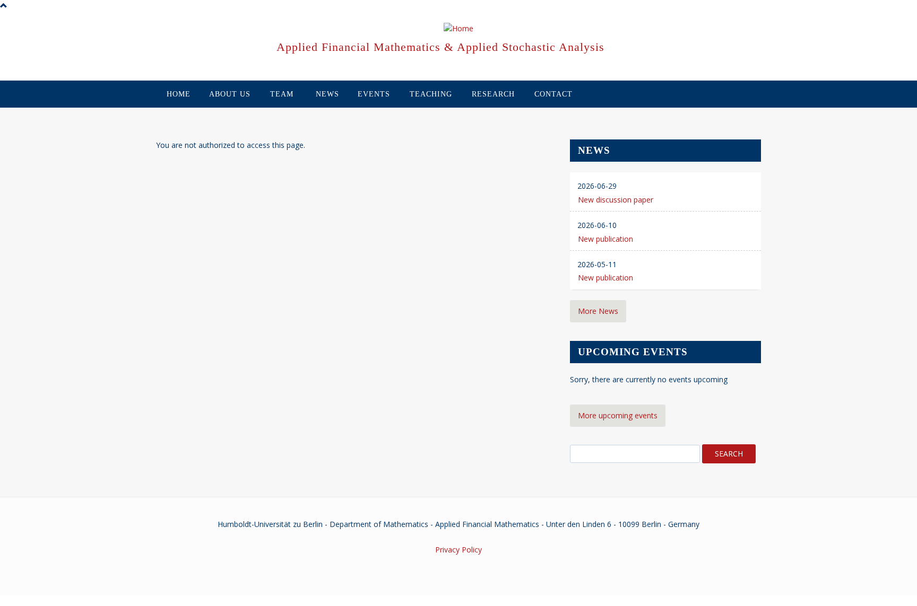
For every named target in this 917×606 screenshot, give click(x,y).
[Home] (458, 29)
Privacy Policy (458, 549)
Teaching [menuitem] (431, 94)
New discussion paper (615, 200)
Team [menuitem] (281, 94)
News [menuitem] (327, 94)
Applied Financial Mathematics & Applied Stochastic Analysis (440, 47)
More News (598, 311)
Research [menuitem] (493, 94)
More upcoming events (618, 415)
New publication (605, 239)
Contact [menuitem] (553, 94)
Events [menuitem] (374, 94)
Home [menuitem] (179, 94)
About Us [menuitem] (229, 94)
